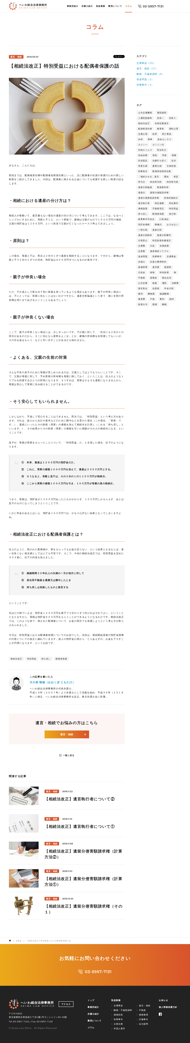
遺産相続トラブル (159, 251)
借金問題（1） (145, 79)
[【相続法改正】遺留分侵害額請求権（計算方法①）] (67, 878)
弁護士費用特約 (158, 262)
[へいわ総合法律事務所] (10, 941)
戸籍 (152, 299)
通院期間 (161, 113)
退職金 (153, 278)
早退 (164, 155)
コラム (128, 6)
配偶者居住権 (145, 128)
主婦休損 (171, 166)
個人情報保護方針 (168, 1007)
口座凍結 (164, 219)
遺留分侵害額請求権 (148, 198)
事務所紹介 (73, 6)
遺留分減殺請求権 (159, 192)
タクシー (142, 144)
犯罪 (154, 134)
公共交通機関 (145, 113)
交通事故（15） (146, 63)
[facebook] (160, 1011)
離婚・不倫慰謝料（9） (150, 74)
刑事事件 (157, 256)
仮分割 (172, 214)
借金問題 (142, 256)
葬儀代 (158, 224)
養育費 (141, 299)
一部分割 (142, 230)
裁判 (140, 294)
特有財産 (164, 272)
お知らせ (163, 1000)
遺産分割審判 (164, 235)
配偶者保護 (61, 659)
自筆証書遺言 (162, 123)
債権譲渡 (142, 208)
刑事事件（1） (145, 85)
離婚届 (151, 294)
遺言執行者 (144, 203)
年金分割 (169, 288)
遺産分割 (157, 230)
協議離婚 (164, 294)
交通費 (141, 246)
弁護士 (141, 262)
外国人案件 (119, 1028)
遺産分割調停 (145, 235)
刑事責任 (142, 171)
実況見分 (161, 150)
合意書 (141, 251)
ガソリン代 (158, 144)
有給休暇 (142, 155)
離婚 (164, 304)
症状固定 (142, 160)
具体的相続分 (171, 198)
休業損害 (164, 246)
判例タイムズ (145, 150)
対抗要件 (173, 203)
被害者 (160, 128)
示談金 (141, 272)
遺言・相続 (66, 734)
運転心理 (173, 128)
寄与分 (141, 182)
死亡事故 (166, 134)
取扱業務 (100, 6)
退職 (174, 155)
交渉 (173, 160)
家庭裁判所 (163, 187)
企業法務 (118, 1024)
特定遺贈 (159, 203)
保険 (152, 272)
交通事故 (171, 256)
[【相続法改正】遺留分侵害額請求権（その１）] (67, 906)
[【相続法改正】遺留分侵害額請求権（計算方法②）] (67, 850)
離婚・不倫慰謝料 (123, 1010)
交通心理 (142, 134)
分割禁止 (142, 240)
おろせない (172, 224)
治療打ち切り (159, 160)
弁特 (140, 139)
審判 (162, 299)
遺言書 (155, 267)
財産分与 (142, 304)
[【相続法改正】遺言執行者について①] (67, 823)
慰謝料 (167, 267)
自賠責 (155, 288)
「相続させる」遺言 (148, 176)
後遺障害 (142, 267)
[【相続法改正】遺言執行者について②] (67, 795)
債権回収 (118, 1015)
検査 (154, 283)
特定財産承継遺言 (161, 240)
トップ (91, 1000)
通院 (164, 283)
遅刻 (154, 155)
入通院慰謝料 (145, 118)
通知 (166, 176)
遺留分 (141, 192)
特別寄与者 (172, 182)
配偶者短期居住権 (161, 171)
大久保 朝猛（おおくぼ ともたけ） (52, 682)
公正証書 (142, 283)
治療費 (175, 283)
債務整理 (143, 1015)
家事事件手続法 (146, 219)
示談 (152, 246)
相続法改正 (16, 659)
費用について (115, 6)
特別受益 (31, 659)
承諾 (176, 176)
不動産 (141, 278)
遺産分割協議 (145, 187)
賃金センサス (164, 139)
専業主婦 (142, 166)
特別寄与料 (156, 182)
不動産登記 (158, 208)
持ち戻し (46, 659)
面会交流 (166, 278)
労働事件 (143, 1019)
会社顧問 (143, 1024)
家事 (150, 139)
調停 (171, 299)
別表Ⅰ (160, 118)
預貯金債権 (144, 224)
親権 (154, 304)
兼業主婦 (157, 166)
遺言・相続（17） (147, 68)
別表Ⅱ (172, 118)
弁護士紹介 (87, 6)
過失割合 (142, 288)
